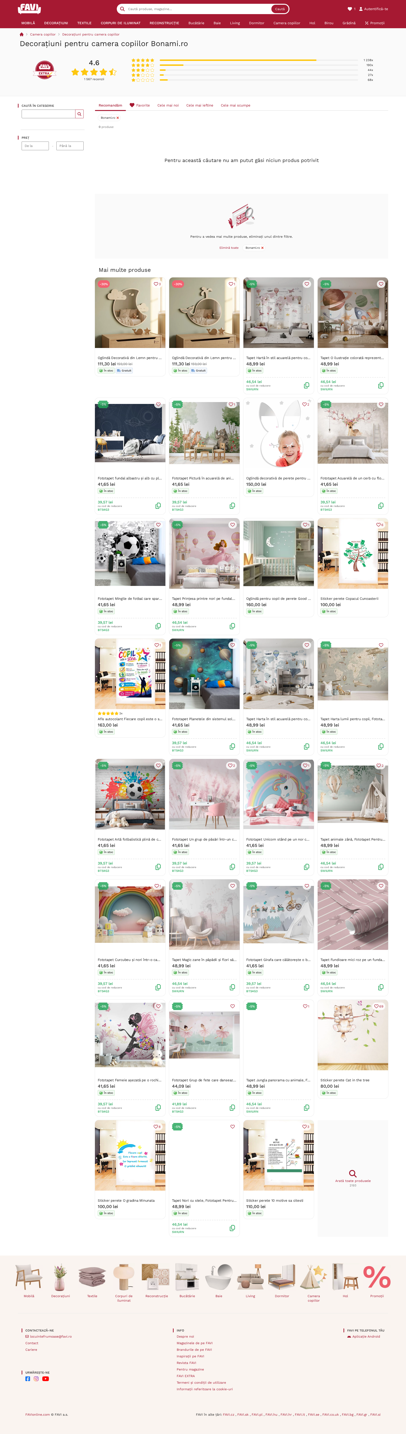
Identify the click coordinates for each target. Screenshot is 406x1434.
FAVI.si (375, 1414)
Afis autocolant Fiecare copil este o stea (131, 719)
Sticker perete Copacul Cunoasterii (349, 599)
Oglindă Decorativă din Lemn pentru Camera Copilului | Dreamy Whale (230, 358)
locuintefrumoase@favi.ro (51, 1336)
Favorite (143, 105)
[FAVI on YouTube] (45, 1378)
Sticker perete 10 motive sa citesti (274, 1200)
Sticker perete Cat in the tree (345, 1080)
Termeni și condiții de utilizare (201, 1382)
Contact (31, 1343)
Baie (218, 1296)
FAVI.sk (243, 1414)
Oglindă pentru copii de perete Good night (281, 599)
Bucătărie (187, 1296)
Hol (345, 1296)
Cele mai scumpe (235, 105)
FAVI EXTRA (186, 1376)
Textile (92, 1296)
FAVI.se (314, 1414)
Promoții (377, 1296)
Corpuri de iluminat (124, 1298)
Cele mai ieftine (199, 105)
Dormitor (282, 1296)
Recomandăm (110, 105)
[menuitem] (28, 23)
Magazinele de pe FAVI (195, 1343)
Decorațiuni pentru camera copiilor (91, 34)
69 (381, 1006)
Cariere (31, 1349)
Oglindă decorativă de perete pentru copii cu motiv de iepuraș (297, 478)
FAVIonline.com (37, 1414)
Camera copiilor (43, 34)
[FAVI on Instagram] (36, 1378)
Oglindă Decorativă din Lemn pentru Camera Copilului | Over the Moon (156, 358)
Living (250, 1296)
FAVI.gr (362, 1414)
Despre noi (185, 1336)
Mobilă (29, 1296)
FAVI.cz (229, 1414)
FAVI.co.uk (331, 1414)
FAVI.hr (287, 1414)
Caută (280, 9)
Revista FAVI (186, 1363)
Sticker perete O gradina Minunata (126, 1200)
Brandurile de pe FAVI (194, 1349)
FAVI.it (300, 1414)
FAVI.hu (272, 1414)
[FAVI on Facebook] (27, 1378)
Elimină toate (229, 247)
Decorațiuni (60, 1296)
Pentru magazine (190, 1369)
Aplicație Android (366, 1336)
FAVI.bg (348, 1414)
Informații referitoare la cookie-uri (205, 1389)
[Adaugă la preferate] (307, 284)
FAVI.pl (258, 1414)
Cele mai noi (168, 105)
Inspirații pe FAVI (190, 1356)
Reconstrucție (156, 1296)
